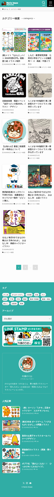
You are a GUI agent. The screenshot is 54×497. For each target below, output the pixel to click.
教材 (25, 299)
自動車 (14, 303)
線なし (5, 303)
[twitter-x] (23, 483)
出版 (36, 294)
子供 (11, 299)
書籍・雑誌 (46, 299)
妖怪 (5, 299)
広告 (18, 299)
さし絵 (5, 294)
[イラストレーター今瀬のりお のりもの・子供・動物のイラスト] (9, 3)
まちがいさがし (17, 294)
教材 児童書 (34, 299)
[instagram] (27, 483)
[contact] (30, 483)
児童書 (29, 294)
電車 (21, 303)
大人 (43, 294)
